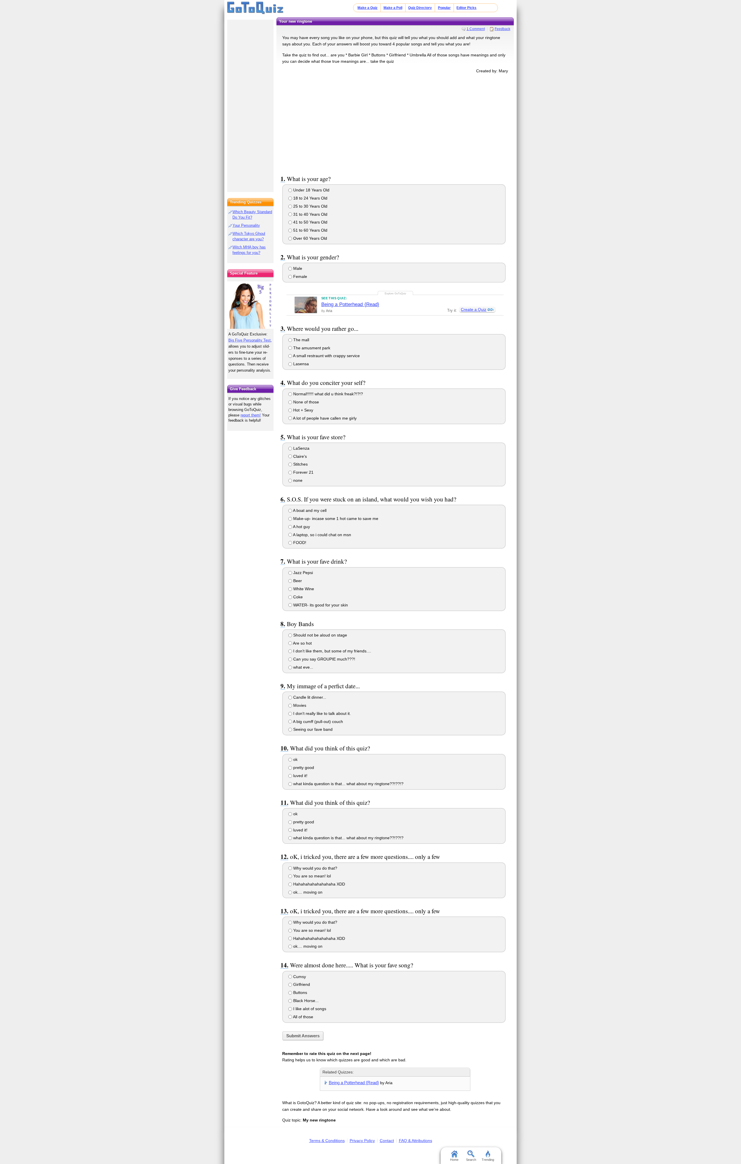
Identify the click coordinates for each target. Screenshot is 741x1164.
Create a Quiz (473, 309)
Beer (297, 580)
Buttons (299, 992)
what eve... (302, 667)
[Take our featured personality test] (250, 305)
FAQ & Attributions (415, 1140)
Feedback (502, 29)
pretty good (303, 767)
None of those (305, 402)
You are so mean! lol (311, 876)
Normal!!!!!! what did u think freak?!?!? (327, 394)
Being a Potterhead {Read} (350, 304)
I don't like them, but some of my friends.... (331, 651)
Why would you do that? (314, 868)
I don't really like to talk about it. (321, 713)
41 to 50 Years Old (309, 222)
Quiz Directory (420, 8)
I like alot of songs (309, 1008)
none (297, 480)
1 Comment (476, 29)
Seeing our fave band (312, 729)
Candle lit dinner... (309, 697)
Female (299, 276)
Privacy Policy (362, 1140)
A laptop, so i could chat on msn (321, 534)
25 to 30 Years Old (309, 206)
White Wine (303, 588)
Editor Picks (466, 8)
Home (454, 1159)
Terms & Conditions (327, 1140)
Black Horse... (305, 1000)
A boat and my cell (309, 510)
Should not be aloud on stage (319, 635)
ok (295, 759)
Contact (387, 1140)
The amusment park (311, 348)
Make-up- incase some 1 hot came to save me (335, 518)
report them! (251, 415)
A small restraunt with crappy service (326, 355)
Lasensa (300, 363)
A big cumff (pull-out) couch (317, 721)
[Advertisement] (395, 123)
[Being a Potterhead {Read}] (306, 305)
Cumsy (299, 976)
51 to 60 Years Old (309, 230)
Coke (297, 597)
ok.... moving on (307, 892)
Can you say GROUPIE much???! (323, 659)
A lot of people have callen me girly (324, 418)
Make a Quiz (367, 8)
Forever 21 (302, 472)
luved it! (299, 775)
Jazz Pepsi (302, 572)
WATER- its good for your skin (320, 605)
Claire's (299, 456)
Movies (299, 705)
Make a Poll (393, 8)
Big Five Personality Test (249, 340)
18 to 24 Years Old (309, 198)
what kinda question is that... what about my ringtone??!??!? (347, 783)
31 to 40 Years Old (309, 214)
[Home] (255, 8)
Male (297, 268)
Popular (444, 8)
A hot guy (301, 526)
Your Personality (246, 225)
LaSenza (300, 448)
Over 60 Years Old (309, 238)
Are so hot (302, 643)
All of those (302, 1016)
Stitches (300, 464)
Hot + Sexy (302, 410)
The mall (300, 339)
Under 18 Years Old (310, 190)
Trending (488, 1159)
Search (471, 1159)
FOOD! (299, 542)
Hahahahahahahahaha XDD (318, 884)
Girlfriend (301, 984)
